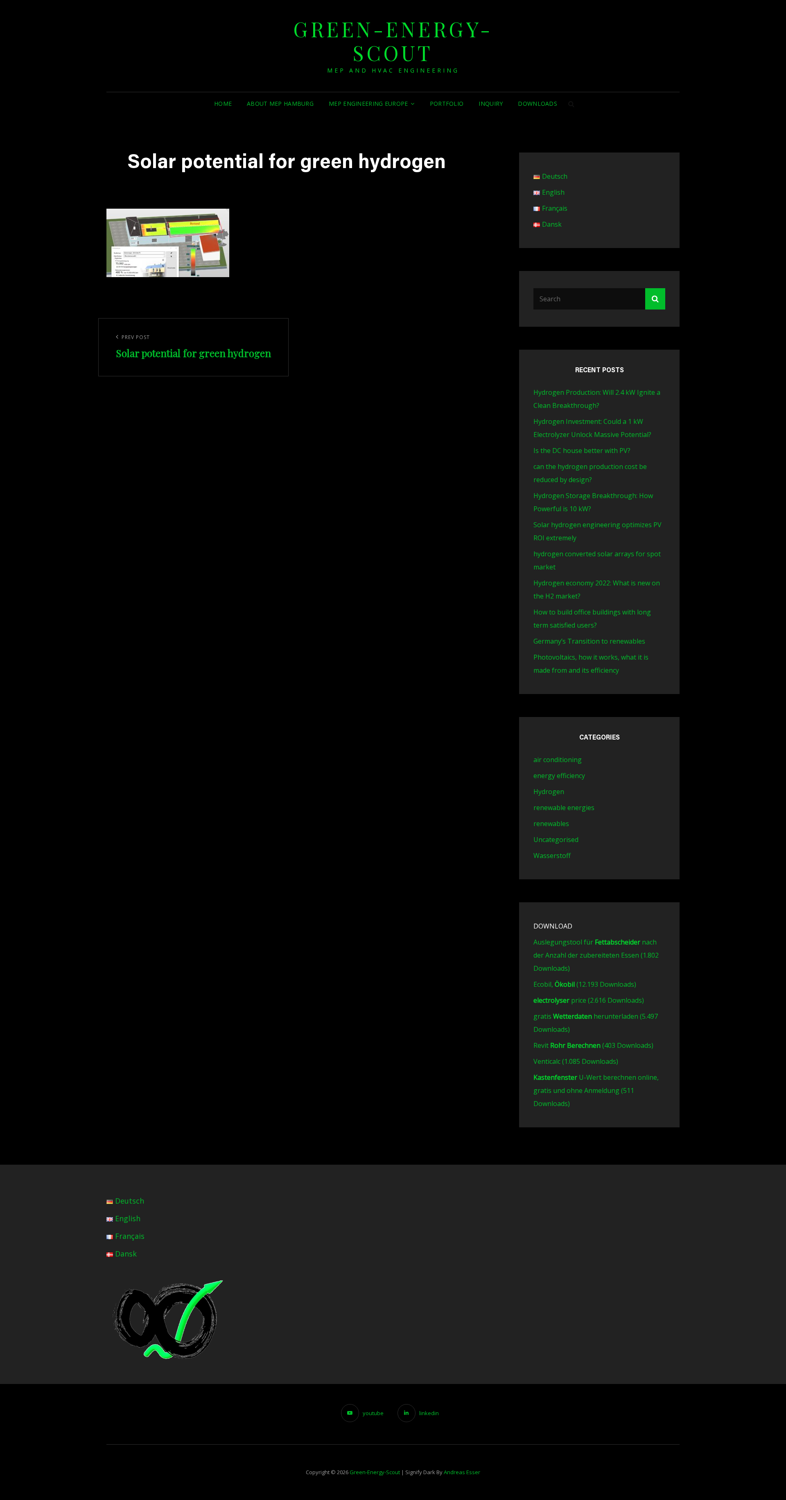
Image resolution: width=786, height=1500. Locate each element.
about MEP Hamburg (280, 103)
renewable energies (563, 807)
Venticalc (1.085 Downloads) (575, 1061)
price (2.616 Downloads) (588, 1000)
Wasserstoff (552, 855)
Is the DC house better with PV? (581, 450)
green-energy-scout (393, 40)
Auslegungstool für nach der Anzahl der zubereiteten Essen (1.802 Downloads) (596, 955)
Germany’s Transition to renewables (589, 641)
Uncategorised (555, 839)
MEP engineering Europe (368, 103)
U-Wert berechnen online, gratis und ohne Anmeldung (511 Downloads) (596, 1090)
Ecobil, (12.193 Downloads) (584, 984)
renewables (551, 823)
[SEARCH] (571, 104)
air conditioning (557, 759)
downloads (537, 103)
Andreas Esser (462, 1472)
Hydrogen (548, 791)
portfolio (447, 103)
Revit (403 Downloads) (593, 1045)
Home (223, 103)
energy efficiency (559, 775)
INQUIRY (491, 103)
